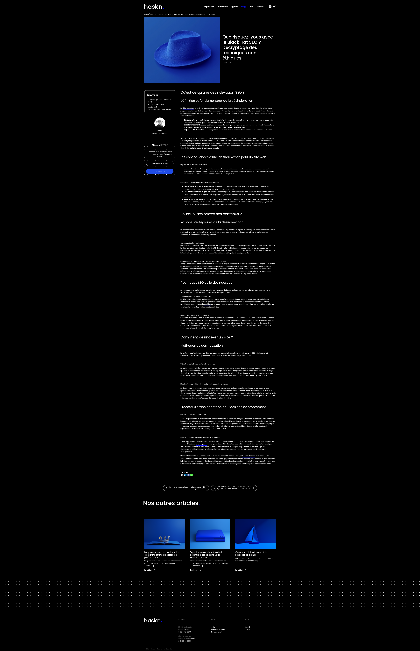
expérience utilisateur (189, 428)
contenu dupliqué (202, 191)
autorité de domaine (229, 204)
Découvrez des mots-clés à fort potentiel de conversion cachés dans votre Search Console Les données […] (209, 563)
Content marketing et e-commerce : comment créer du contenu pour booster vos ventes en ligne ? (232, 488)
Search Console (248, 456)
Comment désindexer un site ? (160, 109)
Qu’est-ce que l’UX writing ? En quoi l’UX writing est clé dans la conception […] (254, 559)
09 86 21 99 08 (185, 632)
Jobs (250, 6)
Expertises (209, 6)
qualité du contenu (205, 186)
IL (270, 6)
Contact (260, 6)
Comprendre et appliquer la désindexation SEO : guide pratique (187, 488)
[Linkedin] (185, 475)
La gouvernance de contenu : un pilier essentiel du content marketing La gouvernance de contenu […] (163, 563)
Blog (243, 6)
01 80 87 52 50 (185, 641)
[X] (182, 475)
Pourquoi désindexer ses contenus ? (157, 105)
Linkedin (248, 627)
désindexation (188, 108)
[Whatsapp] (191, 475)
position (207, 304)
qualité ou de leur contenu (230, 320)
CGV (213, 627)
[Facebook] (188, 475)
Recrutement (216, 632)
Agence (235, 6)
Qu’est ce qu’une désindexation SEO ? (160, 100)
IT (274, 6)
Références (222, 6)
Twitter (247, 629)
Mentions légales (218, 629)
